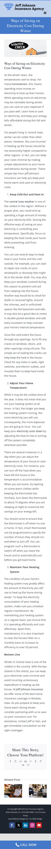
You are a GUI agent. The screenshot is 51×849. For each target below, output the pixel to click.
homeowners (19, 84)
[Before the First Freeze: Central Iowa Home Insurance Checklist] (13, 786)
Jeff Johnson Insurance (29, 689)
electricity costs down (29, 431)
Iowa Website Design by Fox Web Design (25, 818)
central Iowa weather (21, 201)
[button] (6, 791)
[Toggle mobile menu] (45, 12)
